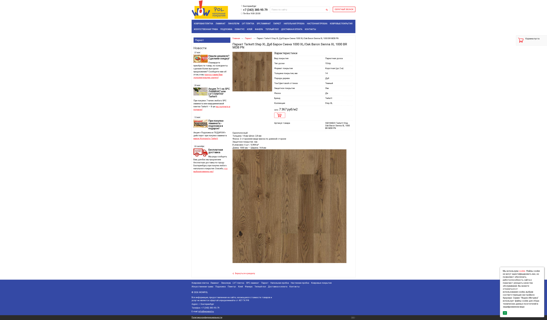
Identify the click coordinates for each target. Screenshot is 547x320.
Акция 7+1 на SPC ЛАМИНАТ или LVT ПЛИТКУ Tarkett (219, 92)
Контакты (294, 286)
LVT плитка (238, 283)
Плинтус (232, 286)
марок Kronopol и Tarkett (205, 138)
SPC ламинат (252, 283)
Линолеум (226, 283)
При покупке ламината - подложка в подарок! (216, 124)
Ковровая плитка (200, 283)
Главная (236, 38)
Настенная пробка (300, 283)
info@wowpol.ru (206, 311)
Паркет (199, 40)
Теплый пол (260, 286)
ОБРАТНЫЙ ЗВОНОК (344, 9)
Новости (200, 48)
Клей (240, 286)
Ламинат (214, 283)
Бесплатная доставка (215, 151)
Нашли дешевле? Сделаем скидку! (218, 57)
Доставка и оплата (277, 286)
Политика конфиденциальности (207, 317)
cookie (522, 271)
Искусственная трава (202, 286)
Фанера (248, 286)
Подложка (220, 286)
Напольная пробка (280, 283)
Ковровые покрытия (321, 283)
